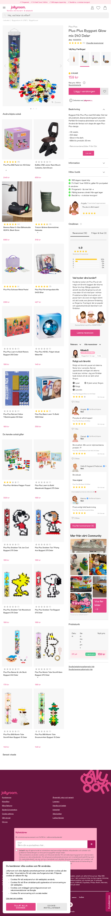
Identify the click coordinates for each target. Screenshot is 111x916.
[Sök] (4, 15)
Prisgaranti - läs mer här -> (83, 189)
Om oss (5, 822)
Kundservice (6, 797)
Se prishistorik (75, 85)
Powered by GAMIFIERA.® (79, 615)
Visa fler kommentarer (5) (83, 526)
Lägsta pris (90, 654)
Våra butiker (57, 814)
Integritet (56, 810)
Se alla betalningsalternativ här (81, 666)
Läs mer (88, 153)
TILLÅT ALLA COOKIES (21, 907)
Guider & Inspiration (9, 810)
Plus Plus (73, 26)
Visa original (77, 480)
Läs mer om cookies (14, 898)
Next (61, 65)
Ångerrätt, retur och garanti (63, 797)
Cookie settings (8, 814)
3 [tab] (36, 109)
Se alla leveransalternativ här (81, 669)
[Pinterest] (70, 904)
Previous (5, 65)
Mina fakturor (7, 806)
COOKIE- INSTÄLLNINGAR (52, 907)
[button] (4, 7)
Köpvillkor (5, 801)
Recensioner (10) (80, 233)
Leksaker (6, 20)
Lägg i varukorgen (84, 91)
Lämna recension (85, 332)
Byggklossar (33, 20)
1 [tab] (31, 109)
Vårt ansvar (6, 818)
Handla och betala (59, 806)
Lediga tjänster (58, 818)
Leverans (56, 801)
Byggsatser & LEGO (19, 20)
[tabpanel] (33, 65)
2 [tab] (33, 109)
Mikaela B (84, 350)
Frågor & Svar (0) (99, 233)
